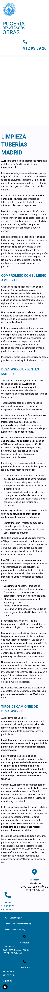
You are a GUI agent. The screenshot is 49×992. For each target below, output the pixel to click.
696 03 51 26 (7, 909)
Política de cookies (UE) (15, 930)
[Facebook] (5, 986)
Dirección (34, 879)
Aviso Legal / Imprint (13, 918)
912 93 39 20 (34, 48)
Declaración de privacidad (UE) (18, 924)
